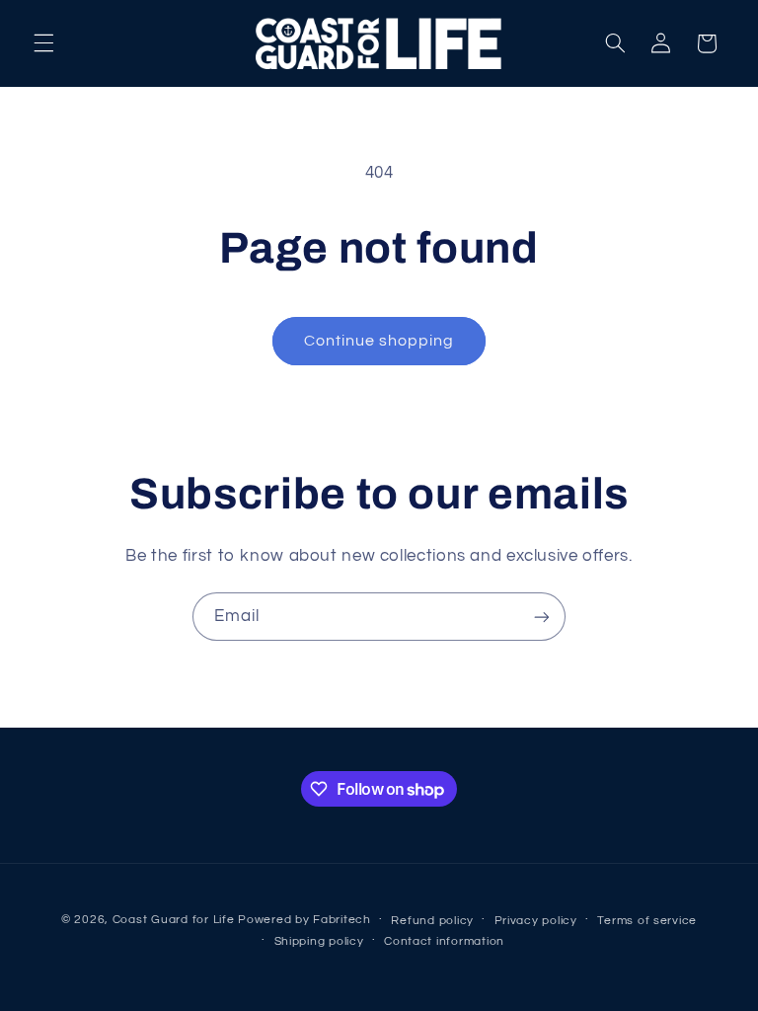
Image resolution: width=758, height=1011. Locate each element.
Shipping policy (319, 941)
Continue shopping (379, 341)
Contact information (444, 941)
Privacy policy (535, 920)
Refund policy (432, 920)
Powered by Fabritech (304, 919)
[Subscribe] (542, 616)
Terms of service (647, 920)
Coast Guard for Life (174, 919)
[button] (43, 43)
